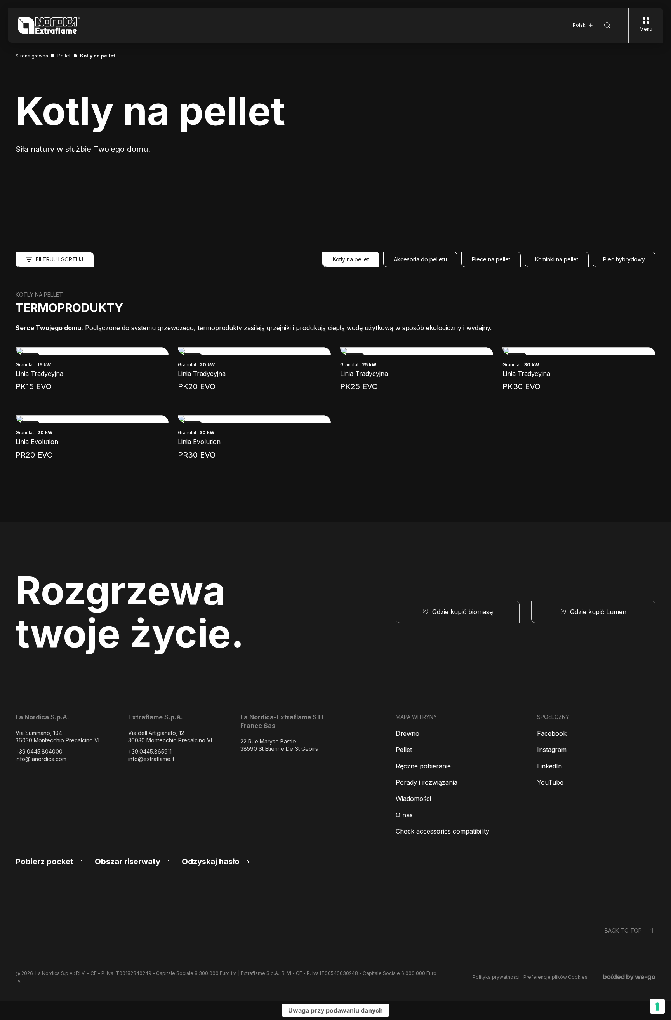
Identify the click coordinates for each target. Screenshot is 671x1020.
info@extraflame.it (151, 758)
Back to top (623, 930)
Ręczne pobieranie (423, 766)
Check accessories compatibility (442, 831)
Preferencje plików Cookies (555, 977)
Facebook (552, 733)
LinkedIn (549, 766)
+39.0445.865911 (150, 751)
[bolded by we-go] (629, 977)
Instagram (552, 750)
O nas (404, 815)
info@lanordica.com (41, 758)
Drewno (407, 733)
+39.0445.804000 (39, 751)
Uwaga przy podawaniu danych (335, 1010)
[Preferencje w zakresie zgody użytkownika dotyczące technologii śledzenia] (657, 1006)
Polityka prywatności (496, 977)
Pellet (404, 750)
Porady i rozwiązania (426, 782)
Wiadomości (413, 798)
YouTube (550, 782)
